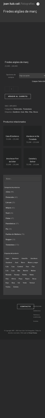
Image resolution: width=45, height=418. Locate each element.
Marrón (25, 270)
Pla (7, 229)
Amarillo (25, 258)
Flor (33, 266)
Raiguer (9, 239)
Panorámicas (10, 223)
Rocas (35, 112)
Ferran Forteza (33, 333)
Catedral (20, 266)
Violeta (8, 287)
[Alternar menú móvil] (41, 7)
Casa (13, 266)
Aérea (8, 192)
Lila (7, 270)
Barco (23, 262)
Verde (25, 283)
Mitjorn (8, 208)
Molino (33, 270)
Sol (19, 283)
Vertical (32, 283)
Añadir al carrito (18, 96)
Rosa (13, 283)
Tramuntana (27, 109)
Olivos (13, 279)
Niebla (24, 275)
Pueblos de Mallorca (13, 234)
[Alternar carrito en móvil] (37, 7)
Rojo (7, 283)
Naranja (16, 275)
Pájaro (27, 279)
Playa (20, 279)
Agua (7, 258)
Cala (7, 266)
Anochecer (34, 258)
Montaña (8, 275)
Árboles (15, 287)
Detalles (12, 131)
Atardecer (16, 112)
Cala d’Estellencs (12, 136)
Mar (26, 112)
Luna (13, 270)
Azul (22, 112)
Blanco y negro (33, 262)
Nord (8, 213)
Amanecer (15, 258)
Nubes (32, 275)
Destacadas (18, 109)
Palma (8, 218)
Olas (30, 112)
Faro (27, 266)
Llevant (8, 202)
